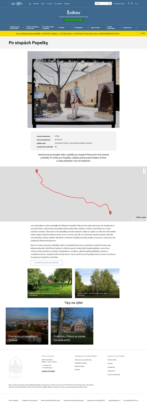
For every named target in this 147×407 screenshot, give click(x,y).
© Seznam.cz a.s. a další (139, 220)
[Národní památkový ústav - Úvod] (17, 4)
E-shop (49, 4)
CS (136, 4)
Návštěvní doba (79, 366)
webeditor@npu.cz (114, 400)
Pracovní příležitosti (114, 374)
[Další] (116, 283)
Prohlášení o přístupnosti (30, 400)
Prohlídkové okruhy (81, 363)
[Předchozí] (30, 283)
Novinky (36, 4)
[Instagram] (131, 4)
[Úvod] (30, 4)
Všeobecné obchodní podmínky (74, 400)
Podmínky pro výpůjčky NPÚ (96, 400)
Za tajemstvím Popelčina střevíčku (46, 263)
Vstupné (77, 369)
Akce (43, 4)
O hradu (110, 363)
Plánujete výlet (119, 4)
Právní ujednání (14, 400)
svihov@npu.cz (47, 368)
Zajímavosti (111, 371)
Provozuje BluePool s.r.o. (130, 400)
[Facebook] (128, 4)
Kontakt (67, 4)
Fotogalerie (111, 367)
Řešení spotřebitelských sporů (50, 400)
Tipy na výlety (112, 360)
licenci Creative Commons (54, 385)
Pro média (58, 4)
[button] (110, 213)
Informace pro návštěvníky (83, 360)
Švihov (73, 12)
